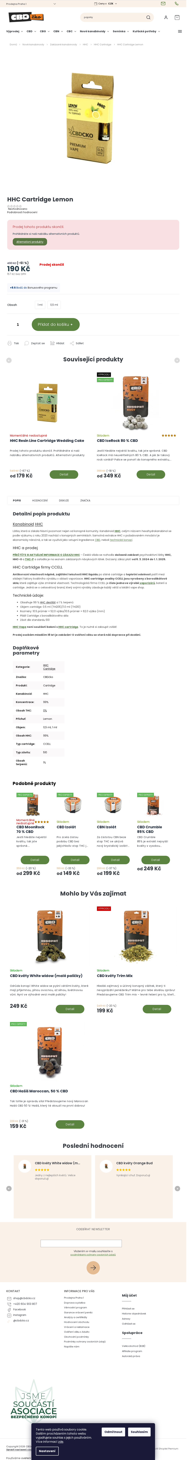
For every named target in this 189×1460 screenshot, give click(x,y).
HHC (39, 524)
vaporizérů (147, 583)
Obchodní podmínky (76, 1336)
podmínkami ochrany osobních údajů (93, 1254)
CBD (97, 540)
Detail (64, 474)
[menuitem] (15, 32)
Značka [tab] (85, 500)
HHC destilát (48, 602)
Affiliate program (132, 1351)
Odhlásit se (128, 1323)
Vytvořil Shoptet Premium (164, 1448)
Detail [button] (70, 1009)
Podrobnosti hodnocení (22, 212)
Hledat (150, 17)
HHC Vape (19, 627)
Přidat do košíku (53, 324)
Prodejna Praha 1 (16, 4)
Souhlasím (139, 1432)
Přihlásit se (94, 1268)
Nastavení (47, 1451)
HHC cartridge (68, 627)
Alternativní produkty (29, 242)
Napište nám (71, 1346)
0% (45, 710)
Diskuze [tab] (64, 500)
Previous (9, 360)
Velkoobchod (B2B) (133, 1346)
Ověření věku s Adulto (77, 1331)
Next (178, 360)
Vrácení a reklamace (77, 1327)
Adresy (126, 1318)
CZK (111, 3)
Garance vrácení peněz (78, 1312)
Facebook (19, 1309)
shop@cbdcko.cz (24, 1298)
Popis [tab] (17, 500)
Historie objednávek (134, 1313)
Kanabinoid (23, 524)
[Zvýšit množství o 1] (25, 325)
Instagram (19, 1315)
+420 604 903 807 (25, 1304)
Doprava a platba (74, 1302)
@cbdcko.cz (21, 1320)
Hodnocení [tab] (40, 500)
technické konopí (121, 540)
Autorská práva (131, 1356)
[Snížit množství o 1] (11, 325)
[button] (50, 999)
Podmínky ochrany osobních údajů (85, 1341)
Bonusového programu (42, 287)
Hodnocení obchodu (76, 1322)
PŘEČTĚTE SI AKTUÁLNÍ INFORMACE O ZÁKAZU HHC (46, 555)
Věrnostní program (75, 1307)
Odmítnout (113, 1432)
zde (60, 1442)
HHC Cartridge (49, 667)
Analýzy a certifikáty (75, 1317)
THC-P (29, 559)
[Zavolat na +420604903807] (177, 3)
